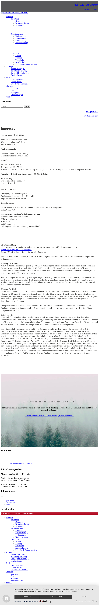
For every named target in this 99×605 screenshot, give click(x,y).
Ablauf (18, 56)
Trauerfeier (15, 53)
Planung (18, 58)
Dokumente (19, 25)
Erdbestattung (20, 36)
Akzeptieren (56, 596)
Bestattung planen (91, 9)
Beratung (18, 21)
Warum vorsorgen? (18, 69)
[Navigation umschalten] (2, 496)
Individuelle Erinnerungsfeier (26, 64)
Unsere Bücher (16, 82)
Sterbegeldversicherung (19, 73)
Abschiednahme (21, 62)
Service (8, 77)
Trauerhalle (19, 60)
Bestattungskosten (22, 23)
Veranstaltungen (17, 95)
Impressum (10, 500)
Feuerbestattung (21, 38)
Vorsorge (9, 66)
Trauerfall (9, 17)
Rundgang (15, 92)
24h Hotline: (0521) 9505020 (86, 5)
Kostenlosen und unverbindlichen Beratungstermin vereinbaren (49, 416)
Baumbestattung (21, 43)
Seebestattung (20, 40)
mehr (84, 596)
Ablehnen (26, 596)
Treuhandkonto (16, 75)
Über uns (9, 86)
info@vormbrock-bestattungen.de (19, 463)
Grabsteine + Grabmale (19, 84)
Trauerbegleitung (17, 79)
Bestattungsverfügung (19, 71)
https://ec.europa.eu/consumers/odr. (16, 250)
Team (13, 90)
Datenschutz (10, 502)
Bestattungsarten (17, 34)
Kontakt (9, 97)
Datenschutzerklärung (90, 601)
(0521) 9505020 (92, 112)
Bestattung (15, 19)
